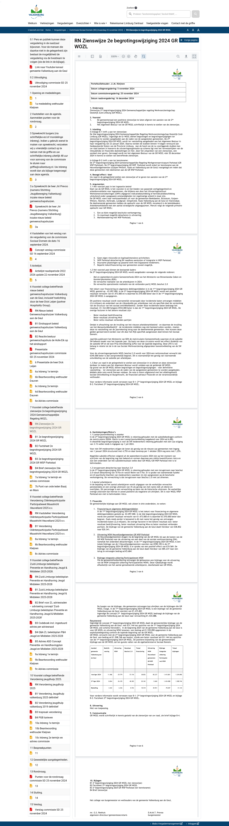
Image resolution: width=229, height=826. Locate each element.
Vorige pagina (191, 40)
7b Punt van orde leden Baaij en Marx (48, 488)
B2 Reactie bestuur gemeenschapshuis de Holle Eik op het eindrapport (49, 340)
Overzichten (82, 23)
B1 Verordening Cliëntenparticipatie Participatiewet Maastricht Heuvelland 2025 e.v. (49, 530)
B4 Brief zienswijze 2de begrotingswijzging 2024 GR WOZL (49, 470)
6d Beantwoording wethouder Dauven (48, 393)
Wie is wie (99, 23)
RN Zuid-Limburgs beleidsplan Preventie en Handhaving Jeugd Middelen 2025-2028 (49, 580)
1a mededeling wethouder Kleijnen (46, 105)
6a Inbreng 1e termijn (46, 371)
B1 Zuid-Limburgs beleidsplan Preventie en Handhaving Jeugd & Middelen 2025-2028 (49, 593)
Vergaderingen (65, 23)
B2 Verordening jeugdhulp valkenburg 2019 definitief (46, 704)
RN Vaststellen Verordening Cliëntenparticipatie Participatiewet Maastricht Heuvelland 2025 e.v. (49, 517)
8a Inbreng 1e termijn (46, 539)
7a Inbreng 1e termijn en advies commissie (46, 479)
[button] (196, 14)
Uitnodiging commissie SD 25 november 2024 (49, 84)
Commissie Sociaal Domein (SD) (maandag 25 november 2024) (96, 30)
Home (48, 30)
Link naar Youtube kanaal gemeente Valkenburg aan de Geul (48, 69)
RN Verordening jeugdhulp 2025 (47, 686)
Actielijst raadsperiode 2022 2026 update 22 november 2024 (48, 273)
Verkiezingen (47, 23)
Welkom (32, 23)
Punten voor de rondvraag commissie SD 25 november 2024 (48, 778)
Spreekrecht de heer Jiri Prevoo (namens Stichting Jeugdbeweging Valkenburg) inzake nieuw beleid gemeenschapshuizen (45, 214)
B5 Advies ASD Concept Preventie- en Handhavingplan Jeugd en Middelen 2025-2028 (46, 645)
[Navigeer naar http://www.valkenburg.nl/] (36, 12)
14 (36, 797)
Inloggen (192, 823)
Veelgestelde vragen (157, 23)
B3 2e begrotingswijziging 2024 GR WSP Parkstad (46, 460)
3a (36, 226)
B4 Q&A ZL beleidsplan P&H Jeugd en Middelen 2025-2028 (48, 634)
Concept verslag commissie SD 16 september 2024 (47, 252)
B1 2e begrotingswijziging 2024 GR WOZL (46, 438)
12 (36, 765)
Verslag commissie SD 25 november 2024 (46, 811)
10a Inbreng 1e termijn (47, 723)
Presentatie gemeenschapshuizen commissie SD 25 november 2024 (48, 353)
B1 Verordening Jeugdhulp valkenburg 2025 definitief (47, 695)
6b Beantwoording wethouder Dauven (48, 379)
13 (36, 786)
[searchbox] (159, 14)
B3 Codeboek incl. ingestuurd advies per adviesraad (48, 625)
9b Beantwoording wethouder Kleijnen (48, 661)
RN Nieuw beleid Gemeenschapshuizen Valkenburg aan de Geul (48, 314)
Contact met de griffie (183, 23)
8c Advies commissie (46, 553)
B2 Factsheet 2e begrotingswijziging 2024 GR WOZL (45, 450)
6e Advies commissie (46, 400)
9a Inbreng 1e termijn (46, 654)
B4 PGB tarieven (43, 717)
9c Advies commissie (46, 668)
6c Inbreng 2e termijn (46, 386)
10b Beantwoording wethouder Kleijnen (43, 730)
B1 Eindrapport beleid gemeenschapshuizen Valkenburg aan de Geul (48, 327)
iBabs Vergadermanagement (166, 823)
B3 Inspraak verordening (48, 712)
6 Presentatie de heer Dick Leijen (46, 364)
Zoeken (130, 8)
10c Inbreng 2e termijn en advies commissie (46, 739)
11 (36, 753)
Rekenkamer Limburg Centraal (126, 23)
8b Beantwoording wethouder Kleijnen (48, 546)
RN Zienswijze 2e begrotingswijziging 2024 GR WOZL (45, 427)
